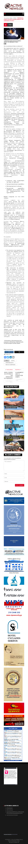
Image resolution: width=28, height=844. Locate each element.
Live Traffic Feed (13, 728)
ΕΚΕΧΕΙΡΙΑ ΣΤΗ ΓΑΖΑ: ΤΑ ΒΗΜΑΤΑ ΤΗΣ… (12, 733)
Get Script (8, 760)
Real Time (12, 760)
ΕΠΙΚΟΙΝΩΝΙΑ (10, 808)
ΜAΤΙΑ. (13, 360)
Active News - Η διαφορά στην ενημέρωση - (13, 746)
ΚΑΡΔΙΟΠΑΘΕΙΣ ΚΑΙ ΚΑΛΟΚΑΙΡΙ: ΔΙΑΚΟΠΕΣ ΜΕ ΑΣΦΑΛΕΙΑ (12, 407)
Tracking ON (17, 760)
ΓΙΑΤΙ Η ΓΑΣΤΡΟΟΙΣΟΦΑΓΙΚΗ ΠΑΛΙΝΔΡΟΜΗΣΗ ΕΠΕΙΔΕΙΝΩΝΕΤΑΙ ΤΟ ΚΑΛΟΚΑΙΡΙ (14, 417)
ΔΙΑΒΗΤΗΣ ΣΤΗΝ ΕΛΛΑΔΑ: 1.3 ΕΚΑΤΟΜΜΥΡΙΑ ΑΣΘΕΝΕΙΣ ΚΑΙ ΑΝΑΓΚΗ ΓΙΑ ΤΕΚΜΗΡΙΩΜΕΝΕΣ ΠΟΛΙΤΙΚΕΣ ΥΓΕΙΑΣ (14, 426)
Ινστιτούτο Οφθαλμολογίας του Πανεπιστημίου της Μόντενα (14, 131)
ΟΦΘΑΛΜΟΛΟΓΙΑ (9, 362)
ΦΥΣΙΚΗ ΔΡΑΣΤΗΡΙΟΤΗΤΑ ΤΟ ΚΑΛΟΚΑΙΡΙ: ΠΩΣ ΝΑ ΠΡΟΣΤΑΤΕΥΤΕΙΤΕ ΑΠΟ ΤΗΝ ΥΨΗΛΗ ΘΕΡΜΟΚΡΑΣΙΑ (14, 437)
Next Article (17, 369)
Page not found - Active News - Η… (12, 731)
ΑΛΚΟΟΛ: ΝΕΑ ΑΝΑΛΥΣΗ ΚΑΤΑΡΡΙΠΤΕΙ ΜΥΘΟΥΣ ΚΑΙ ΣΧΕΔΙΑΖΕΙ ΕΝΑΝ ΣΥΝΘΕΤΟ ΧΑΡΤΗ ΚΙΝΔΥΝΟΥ (14, 447)
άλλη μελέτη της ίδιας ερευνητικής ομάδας (14, 202)
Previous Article (10, 369)
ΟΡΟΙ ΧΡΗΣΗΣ (10, 810)
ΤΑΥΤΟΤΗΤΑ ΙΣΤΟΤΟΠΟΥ (12, 815)
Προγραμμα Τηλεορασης (7, 834)
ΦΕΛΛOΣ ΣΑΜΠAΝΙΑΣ (10, 364)
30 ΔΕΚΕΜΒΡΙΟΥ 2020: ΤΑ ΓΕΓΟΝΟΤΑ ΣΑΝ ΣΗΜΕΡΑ (19, 375)
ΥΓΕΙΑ (10, 24)
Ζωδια (16, 784)
